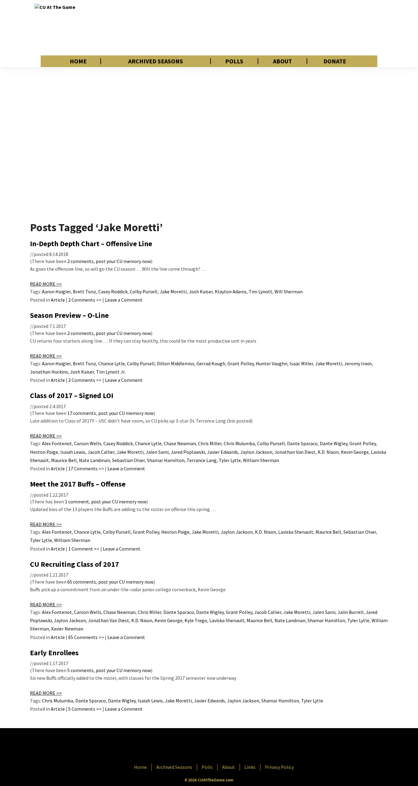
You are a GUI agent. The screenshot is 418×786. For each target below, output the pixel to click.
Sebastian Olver (128, 460)
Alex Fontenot (57, 443)
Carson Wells (87, 443)
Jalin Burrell (351, 612)
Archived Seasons (155, 61)
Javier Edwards (222, 452)
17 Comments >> (86, 468)
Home (78, 61)
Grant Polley (240, 363)
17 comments (81, 413)
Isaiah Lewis (72, 452)
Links (250, 767)
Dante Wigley (333, 443)
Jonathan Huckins (49, 372)
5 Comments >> (85, 709)
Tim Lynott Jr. (110, 372)
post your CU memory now (123, 261)
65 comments (81, 582)
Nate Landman (94, 460)
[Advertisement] (272, 27)
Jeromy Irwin (358, 363)
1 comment (77, 501)
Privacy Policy (279, 767)
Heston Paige (44, 452)
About (282, 61)
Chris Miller (210, 443)
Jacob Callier (101, 452)
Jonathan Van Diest (294, 452)
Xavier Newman (67, 629)
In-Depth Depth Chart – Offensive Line (91, 243)
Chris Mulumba (239, 443)
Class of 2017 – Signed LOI (71, 395)
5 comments (80, 670)
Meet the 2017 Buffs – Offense (77, 484)
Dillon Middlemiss (175, 363)
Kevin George (355, 452)
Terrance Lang (202, 460)
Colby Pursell (144, 291)
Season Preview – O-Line (69, 315)
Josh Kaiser (201, 291)
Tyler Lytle (230, 460)
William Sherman (261, 460)
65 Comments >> (86, 637)
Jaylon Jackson (256, 452)
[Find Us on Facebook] (195, 746)
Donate (334, 61)
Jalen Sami (157, 452)
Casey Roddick (113, 291)
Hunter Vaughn (271, 363)
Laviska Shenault (295, 532)
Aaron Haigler (56, 291)
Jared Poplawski (188, 452)
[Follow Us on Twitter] (222, 746)
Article (58, 300)
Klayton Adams (231, 291)
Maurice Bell (64, 460)
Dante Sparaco (302, 443)
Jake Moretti (173, 291)
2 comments (80, 261)
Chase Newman (180, 443)
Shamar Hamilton (166, 460)
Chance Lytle (111, 363)
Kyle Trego (196, 620)
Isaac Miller (301, 363)
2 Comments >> (85, 300)
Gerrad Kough (210, 363)
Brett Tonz (84, 291)
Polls (234, 61)
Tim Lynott (260, 291)
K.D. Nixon (328, 452)
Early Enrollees (54, 652)
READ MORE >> (46, 284)
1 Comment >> (83, 549)
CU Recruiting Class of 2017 (74, 564)
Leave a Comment (124, 300)
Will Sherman (288, 291)
